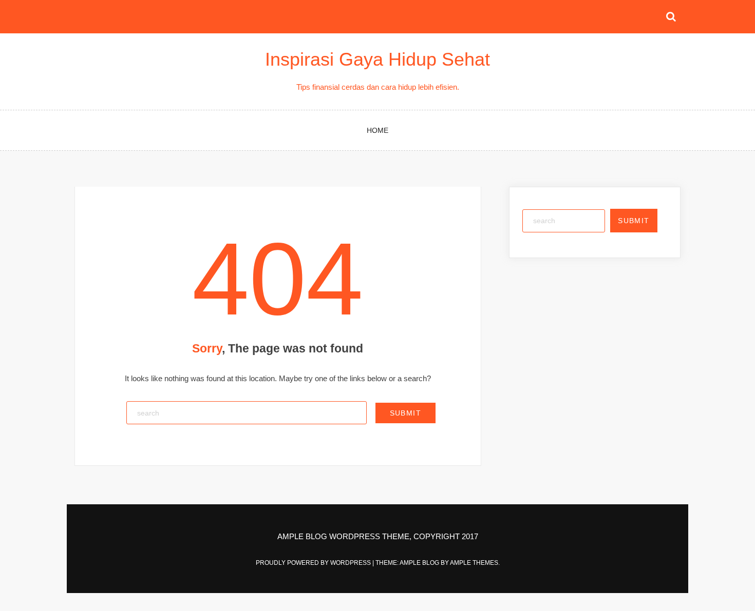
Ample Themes (474, 562)
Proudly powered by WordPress (314, 562)
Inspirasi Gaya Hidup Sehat (377, 59)
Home (377, 130)
